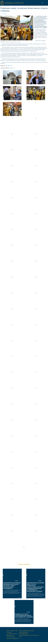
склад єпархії (24, 271)
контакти (24, 273)
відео (24, 265)
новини (24, 253)
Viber (14, 67)
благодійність (24, 268)
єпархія (24, 258)
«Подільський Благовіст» (24, 262)
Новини (16, 580)
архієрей (24, 255)
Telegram (11, 67)
